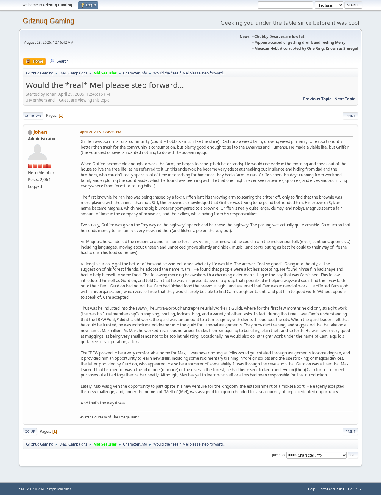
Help (311, 489)
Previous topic (317, 99)
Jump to (278, 454)
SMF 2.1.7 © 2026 (32, 489)
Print (350, 115)
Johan (40, 132)
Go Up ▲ (355, 489)
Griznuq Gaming (48, 21)
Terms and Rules (331, 489)
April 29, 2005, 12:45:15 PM (100, 132)
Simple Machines (59, 489)
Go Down (33, 115)
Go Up (30, 431)
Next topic (344, 99)
